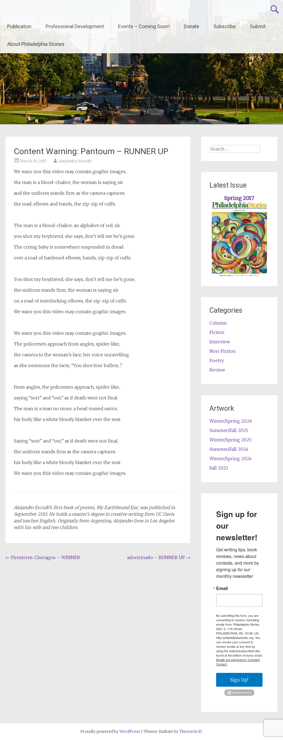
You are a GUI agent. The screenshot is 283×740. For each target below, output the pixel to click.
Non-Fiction (222, 351)
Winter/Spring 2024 (230, 458)
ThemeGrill (190, 731)
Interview (219, 341)
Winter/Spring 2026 (230, 421)
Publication (19, 26)
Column (218, 323)
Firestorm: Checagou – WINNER (43, 557)
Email (222, 588)
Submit (258, 26)
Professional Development (75, 26)
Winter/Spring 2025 (230, 440)
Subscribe (224, 26)
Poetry (216, 360)
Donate (191, 26)
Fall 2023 (218, 468)
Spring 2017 (239, 198)
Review (217, 370)
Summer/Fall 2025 (228, 430)
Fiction (216, 332)
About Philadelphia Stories (35, 44)
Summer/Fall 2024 (228, 449)
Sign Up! (239, 680)
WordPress (129, 731)
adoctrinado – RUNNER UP (158, 557)
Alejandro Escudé (74, 161)
